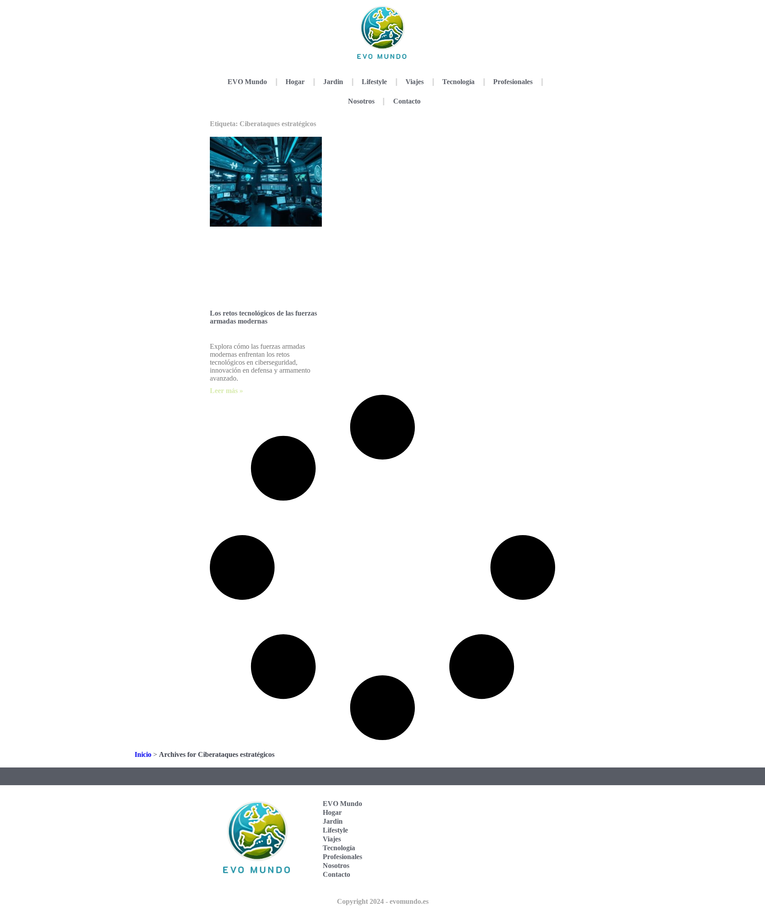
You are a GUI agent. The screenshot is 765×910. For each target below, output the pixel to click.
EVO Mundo (247, 81)
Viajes (415, 81)
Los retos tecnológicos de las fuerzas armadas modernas (263, 317)
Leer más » (226, 390)
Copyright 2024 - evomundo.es (383, 901)
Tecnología (458, 81)
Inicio (143, 754)
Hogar (295, 81)
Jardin (333, 81)
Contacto (407, 101)
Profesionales (513, 81)
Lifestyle (374, 81)
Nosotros (361, 101)
